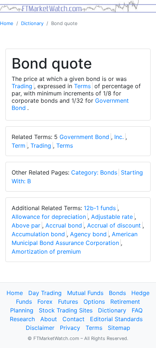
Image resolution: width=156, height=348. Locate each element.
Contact (73, 319)
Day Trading (45, 292)
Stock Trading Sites (66, 310)
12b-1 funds (100, 208)
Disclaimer (40, 327)
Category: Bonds (94, 172)
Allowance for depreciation (49, 216)
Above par (26, 225)
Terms (82, 86)
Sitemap (119, 327)
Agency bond (88, 234)
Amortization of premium (46, 251)
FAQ (137, 310)
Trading (22, 86)
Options (94, 301)
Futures (68, 301)
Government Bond (84, 136)
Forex (45, 301)
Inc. (119, 136)
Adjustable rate (112, 216)
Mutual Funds (85, 292)
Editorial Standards (116, 319)
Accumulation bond (38, 234)
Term (18, 145)
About (48, 319)
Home (6, 23)
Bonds (117, 292)
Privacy (70, 327)
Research (22, 319)
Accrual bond (63, 225)
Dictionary (32, 23)
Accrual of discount (114, 225)
